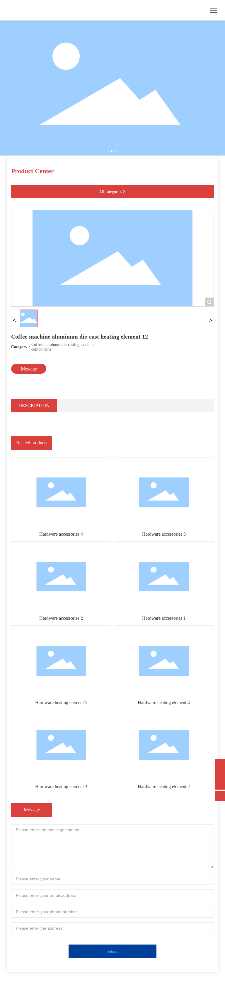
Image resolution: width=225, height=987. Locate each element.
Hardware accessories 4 (61, 534)
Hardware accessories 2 (61, 618)
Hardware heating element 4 (164, 702)
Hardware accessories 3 (164, 534)
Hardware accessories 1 (164, 618)
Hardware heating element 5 (61, 702)
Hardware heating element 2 (164, 786)
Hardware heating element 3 (61, 786)
